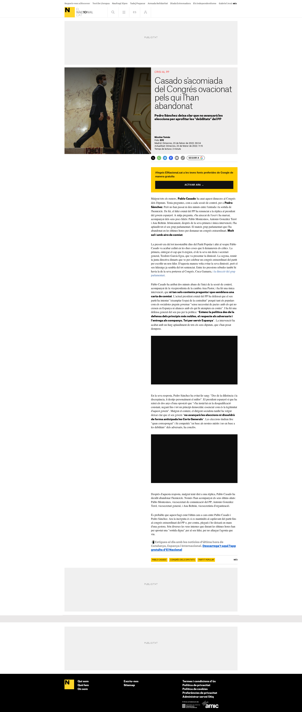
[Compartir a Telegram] (165, 158)
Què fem (83, 685)
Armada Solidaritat (158, 3)
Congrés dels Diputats (182, 560)
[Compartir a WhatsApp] (159, 158)
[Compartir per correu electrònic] (177, 158)
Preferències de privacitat (199, 693)
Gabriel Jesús (226, 3)
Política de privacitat (196, 685)
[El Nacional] (69, 12)
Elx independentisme (204, 3)
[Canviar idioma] (134, 12)
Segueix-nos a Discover (77, 3)
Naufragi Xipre (120, 3)
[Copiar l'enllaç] (183, 158)
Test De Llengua (101, 3)
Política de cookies (195, 689)
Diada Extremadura (180, 3)
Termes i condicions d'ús (199, 681)
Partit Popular (206, 560)
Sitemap (129, 685)
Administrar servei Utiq (198, 697)
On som (83, 689)
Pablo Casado (159, 560)
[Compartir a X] (153, 158)
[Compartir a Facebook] (171, 158)
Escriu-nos (131, 681)
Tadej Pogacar (137, 3)
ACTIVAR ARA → (194, 184)
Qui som (83, 681)
